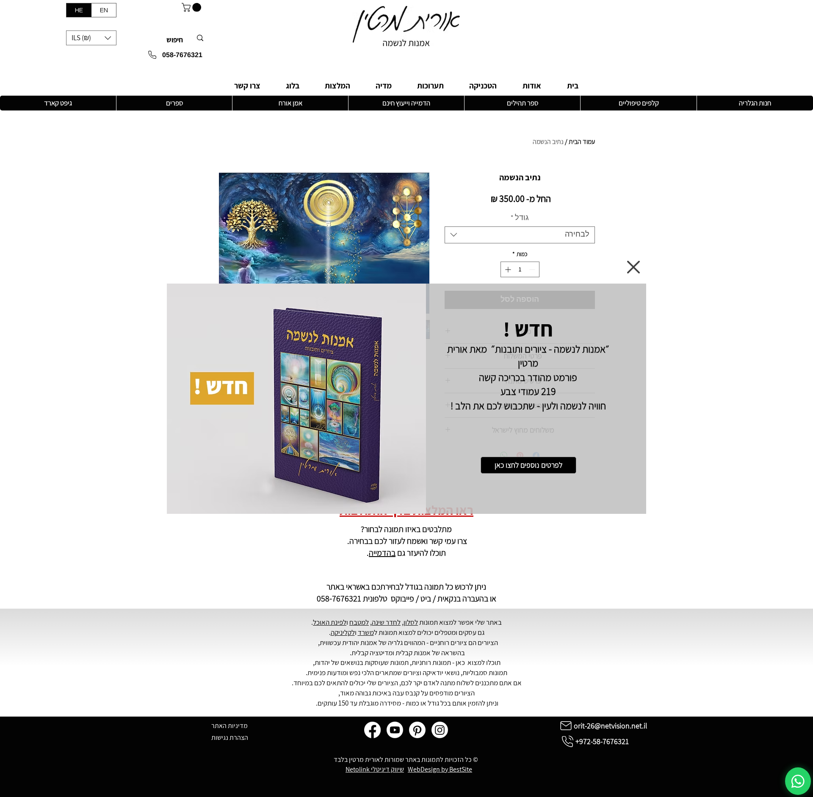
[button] (633, 267)
